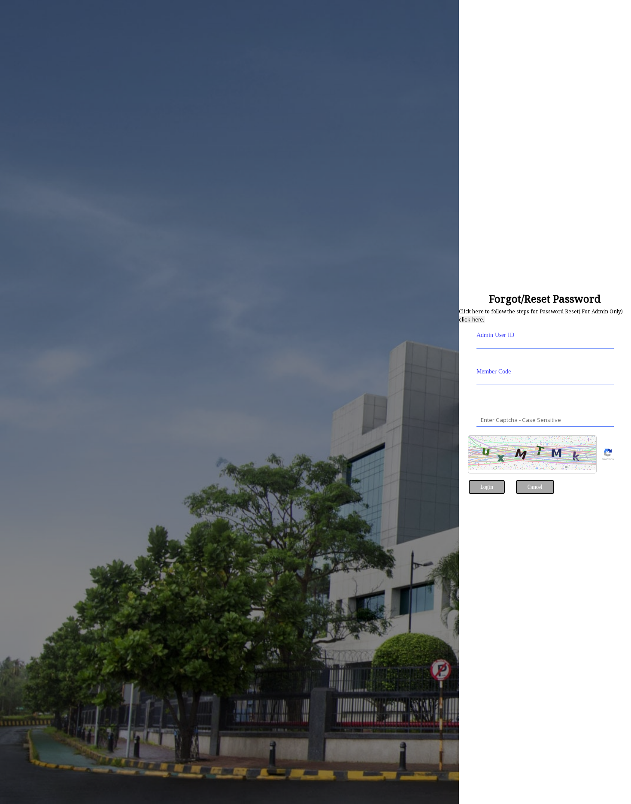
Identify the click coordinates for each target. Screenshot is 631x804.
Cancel (535, 487)
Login (486, 487)
